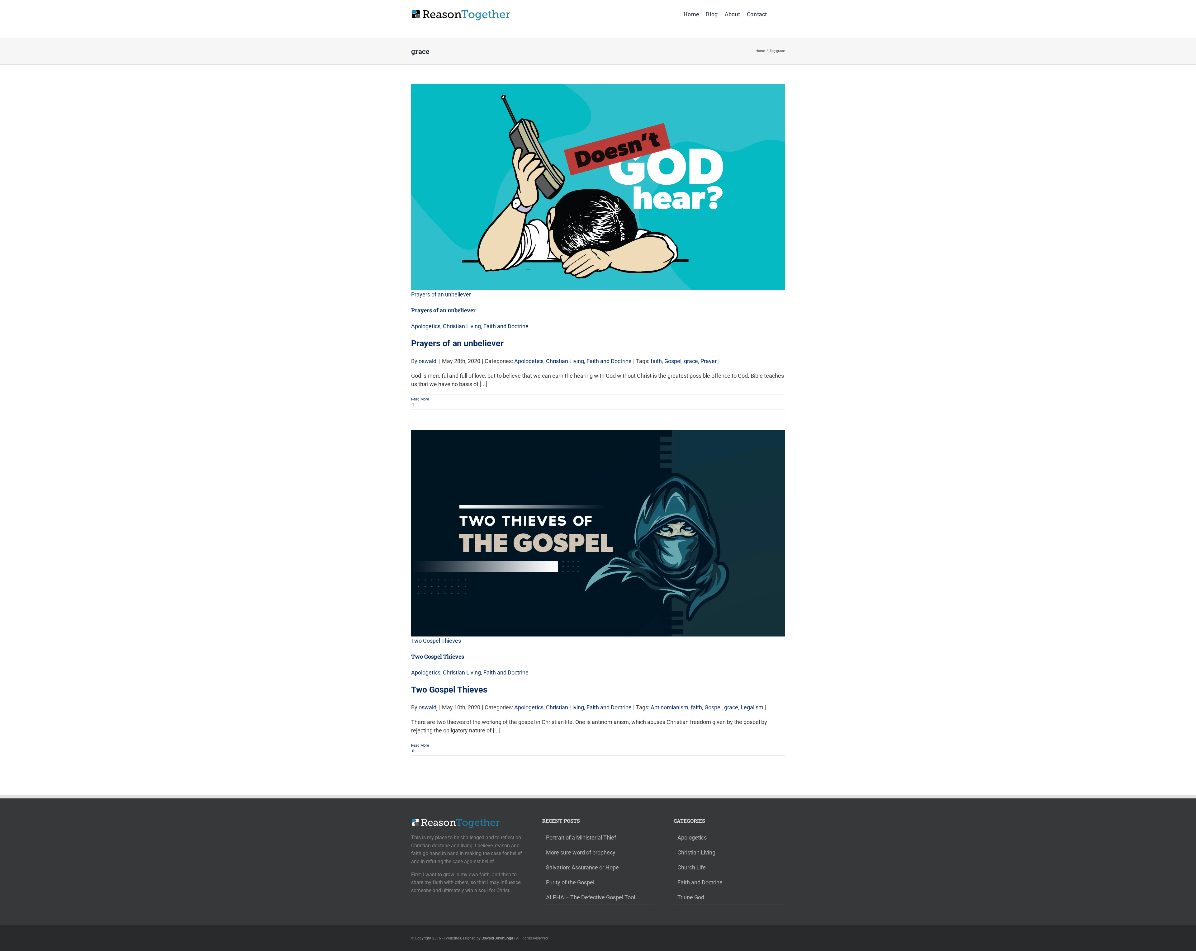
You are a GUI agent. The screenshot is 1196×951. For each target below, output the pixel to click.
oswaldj (428, 361)
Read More (420, 399)
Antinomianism (669, 707)
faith (656, 361)
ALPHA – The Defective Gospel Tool (590, 897)
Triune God (690, 897)
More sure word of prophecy (580, 852)
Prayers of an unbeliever (441, 294)
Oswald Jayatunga (497, 938)
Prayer (708, 361)
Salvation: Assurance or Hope (582, 867)
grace (691, 361)
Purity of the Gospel (570, 882)
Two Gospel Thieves (436, 640)
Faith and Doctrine (506, 326)
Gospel (672, 361)
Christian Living (462, 326)
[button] (776, 13)
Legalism (752, 707)
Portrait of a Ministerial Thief (581, 837)
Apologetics (425, 326)
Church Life (691, 867)
